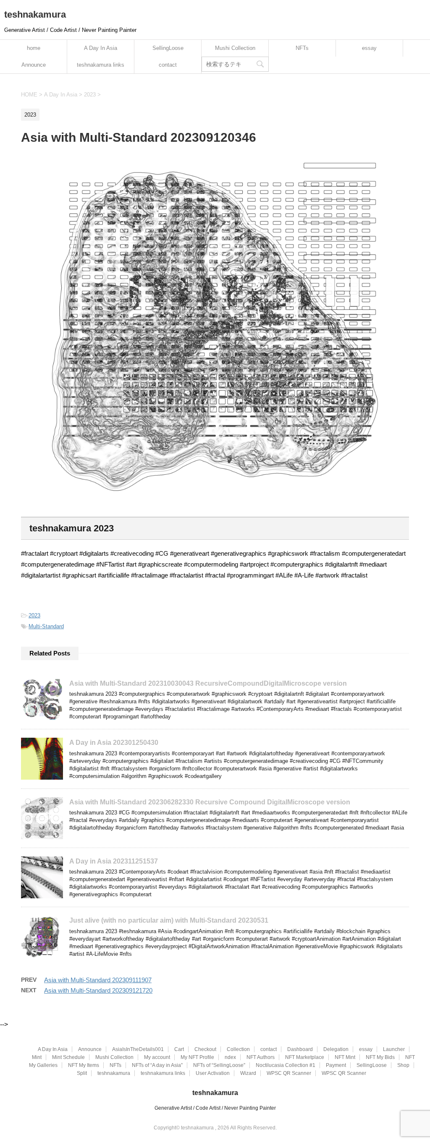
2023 (34, 615)
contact (168, 65)
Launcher (394, 1049)
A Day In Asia (100, 48)
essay (369, 48)
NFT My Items (83, 1065)
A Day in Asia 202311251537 (113, 861)
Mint (37, 1057)
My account (157, 1057)
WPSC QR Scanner (289, 1073)
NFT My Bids (380, 1057)
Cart (179, 1049)
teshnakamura (35, 14)
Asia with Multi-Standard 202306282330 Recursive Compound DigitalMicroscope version (209, 802)
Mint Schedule (68, 1057)
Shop (403, 1065)
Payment (336, 1065)
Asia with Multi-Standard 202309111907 (98, 979)
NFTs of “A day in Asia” (157, 1065)
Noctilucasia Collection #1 (285, 1065)
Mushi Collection (235, 48)
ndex (230, 1057)
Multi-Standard (46, 626)
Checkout (205, 1049)
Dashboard (300, 1049)
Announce (33, 65)
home (33, 48)
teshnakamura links (100, 65)
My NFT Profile (197, 1057)
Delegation (336, 1049)
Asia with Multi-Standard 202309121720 (98, 990)
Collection (238, 1049)
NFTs (302, 48)
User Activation (213, 1073)
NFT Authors (260, 1057)
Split (82, 1073)
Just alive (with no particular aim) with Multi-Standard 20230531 (168, 920)
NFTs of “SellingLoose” (219, 1065)
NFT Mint (345, 1057)
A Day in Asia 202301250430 (113, 742)
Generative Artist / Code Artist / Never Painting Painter (215, 1108)
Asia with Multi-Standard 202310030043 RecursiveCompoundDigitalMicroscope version (208, 683)
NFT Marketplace (304, 1057)
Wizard (248, 1073)
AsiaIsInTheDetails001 (138, 1049)
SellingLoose (168, 48)
